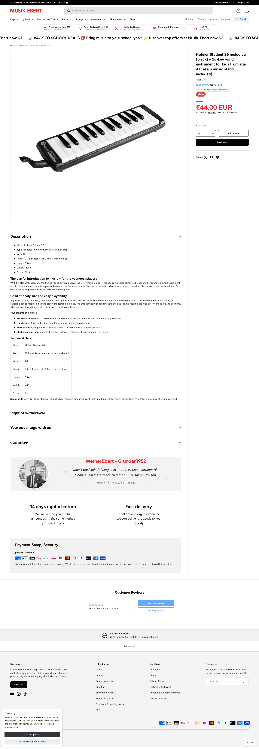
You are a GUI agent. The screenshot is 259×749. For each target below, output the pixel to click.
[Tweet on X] (205, 157)
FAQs (98, 710)
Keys (12, 19)
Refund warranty (104, 681)
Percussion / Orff (46, 19)
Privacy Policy (157, 681)
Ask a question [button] (155, 610)
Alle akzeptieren (32, 734)
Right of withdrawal (160, 686)
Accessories (96, 19)
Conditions (155, 669)
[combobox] (138, 10)
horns (65, 19)
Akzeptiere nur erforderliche (32, 741)
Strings (79, 19)
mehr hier (18, 684)
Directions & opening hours (110, 704)
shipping (189, 19)
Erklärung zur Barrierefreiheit (165, 692)
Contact (202, 19)
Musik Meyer (201, 80)
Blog (132, 19)
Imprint (153, 675)
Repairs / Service (104, 698)
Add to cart (233, 133)
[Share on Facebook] (211, 157)
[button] (247, 10)
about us (225, 19)
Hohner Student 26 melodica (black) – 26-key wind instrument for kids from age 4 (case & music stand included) (34, 46)
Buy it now (222, 142)
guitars (26, 19)
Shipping (212, 112)
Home (12, 46)
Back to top (129, 646)
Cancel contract (158, 698)
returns (213, 19)
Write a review (155, 602)
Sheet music (116, 19)
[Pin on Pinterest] (217, 157)
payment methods (105, 692)
